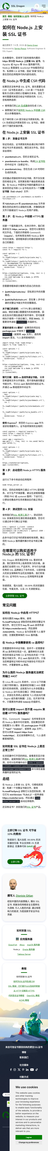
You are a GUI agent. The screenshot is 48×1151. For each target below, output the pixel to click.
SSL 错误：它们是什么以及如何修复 (24, 986)
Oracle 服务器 (29, 949)
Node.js (16, 949)
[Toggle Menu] (44, 6)
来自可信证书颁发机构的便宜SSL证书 (24, 1047)
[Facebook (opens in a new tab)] (11, 1069)
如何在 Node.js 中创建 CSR (31, 110)
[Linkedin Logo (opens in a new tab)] (27, 1069)
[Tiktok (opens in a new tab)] (37, 1069)
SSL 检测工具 (20, 515)
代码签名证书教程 (16, 995)
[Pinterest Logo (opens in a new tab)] (23, 1069)
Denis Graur (32, 45)
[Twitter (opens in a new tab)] (19, 1069)
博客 (24, 1052)
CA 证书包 (40, 161)
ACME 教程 (24, 1000)
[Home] (17, 6)
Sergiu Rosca (20, 48)
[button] (36, 6)
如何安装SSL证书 (21, 16)
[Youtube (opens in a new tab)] (32, 1069)
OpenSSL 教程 (33, 995)
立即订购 (15, 861)
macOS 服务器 (33, 945)
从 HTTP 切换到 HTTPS (24, 991)
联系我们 (24, 1057)
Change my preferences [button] (29, 1142)
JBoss (22, 945)
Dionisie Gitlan (24, 895)
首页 (4, 16)
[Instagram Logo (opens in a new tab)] (14, 1069)
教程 (10, 16)
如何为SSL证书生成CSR (24, 981)
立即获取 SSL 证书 (15, 595)
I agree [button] (29, 1137)
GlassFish (12, 945)
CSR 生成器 (22, 105)
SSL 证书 (31, 807)
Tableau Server (24, 954)
